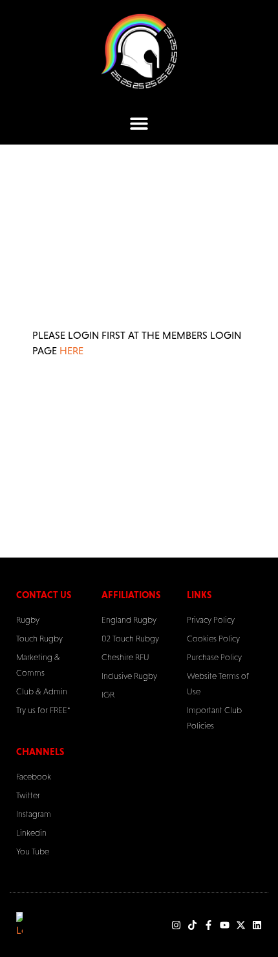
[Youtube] (225, 925)
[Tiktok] (192, 925)
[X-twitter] (241, 925)
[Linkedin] (257, 925)
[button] (139, 123)
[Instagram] (176, 925)
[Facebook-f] (208, 925)
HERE (71, 350)
